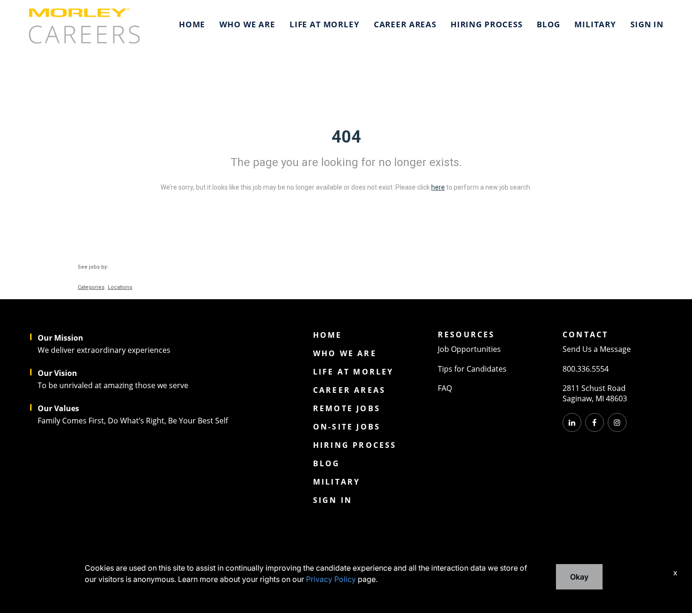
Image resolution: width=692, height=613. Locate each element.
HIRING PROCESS (487, 24)
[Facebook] (594, 422)
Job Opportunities (469, 349)
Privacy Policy (331, 579)
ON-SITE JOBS (346, 427)
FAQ (445, 388)
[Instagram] (617, 422)
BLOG (548, 24)
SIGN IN (647, 24)
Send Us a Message (597, 349)
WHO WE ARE (247, 24)
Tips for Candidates (472, 369)
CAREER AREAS (405, 24)
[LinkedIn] (572, 422)
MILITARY (595, 24)
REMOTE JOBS (346, 408)
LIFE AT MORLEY (325, 24)
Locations (120, 287)
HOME (192, 24)
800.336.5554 (586, 369)
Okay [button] (579, 576)
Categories (91, 287)
